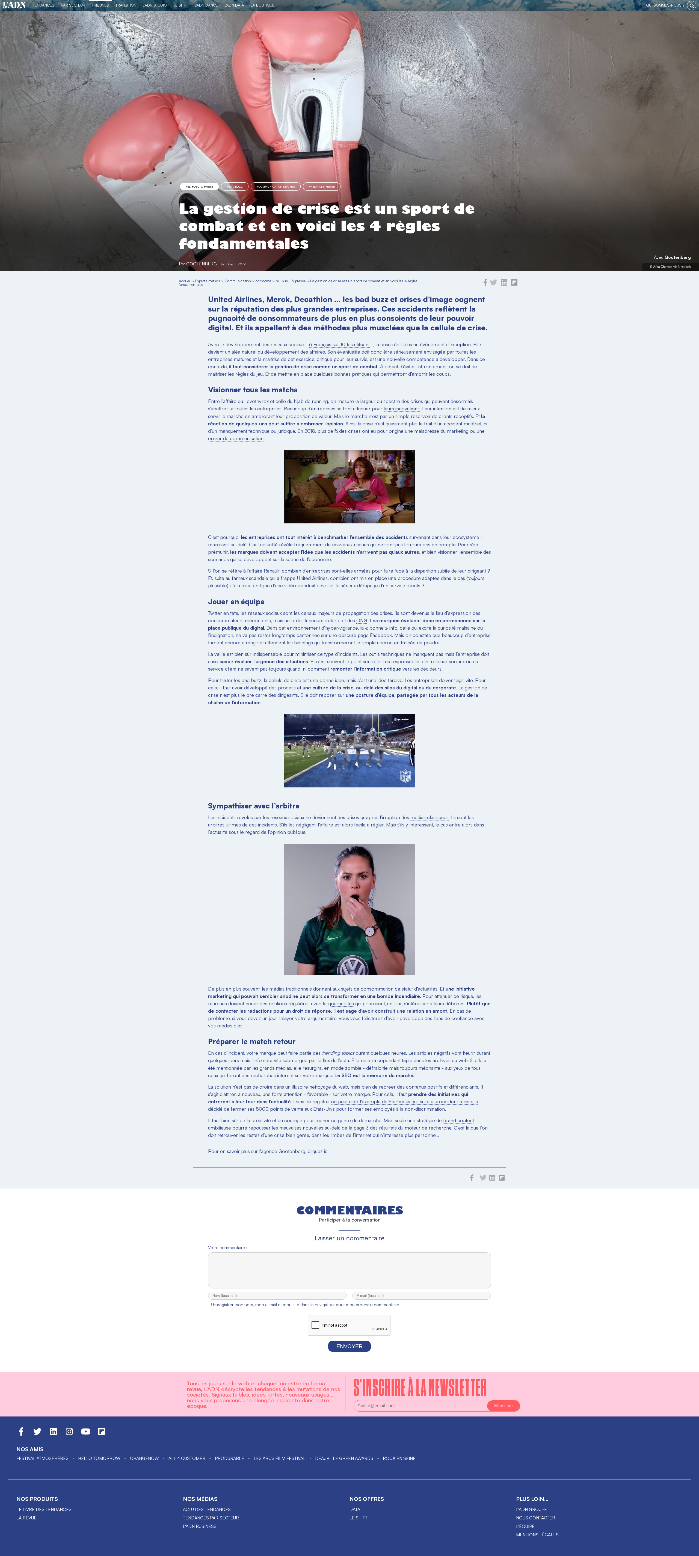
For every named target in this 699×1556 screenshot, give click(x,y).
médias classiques (429, 817)
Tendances (43, 5)
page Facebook (375, 635)
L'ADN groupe (531, 1509)
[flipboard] (514, 284)
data (355, 1509)
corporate (263, 280)
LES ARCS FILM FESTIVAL (280, 1458)
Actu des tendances (207, 1509)
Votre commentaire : (227, 1247)
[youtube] (85, 1434)
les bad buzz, (248, 680)
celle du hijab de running (302, 401)
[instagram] (69, 1434)
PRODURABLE (229, 1458)
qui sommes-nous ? (665, 5)
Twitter (215, 613)
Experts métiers (207, 280)
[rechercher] (691, 5)
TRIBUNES (100, 5)
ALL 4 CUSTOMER (186, 1458)
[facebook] (485, 284)
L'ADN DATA (234, 5)
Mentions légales (537, 1534)
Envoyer (349, 1346)
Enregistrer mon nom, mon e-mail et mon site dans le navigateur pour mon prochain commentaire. (306, 1304)
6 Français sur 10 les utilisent (339, 344)
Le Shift (180, 5)
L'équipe (525, 1526)
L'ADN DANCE (206, 5)
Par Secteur (73, 5)
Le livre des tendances (44, 1509)
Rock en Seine (399, 1458)
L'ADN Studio (155, 5)
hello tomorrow (99, 1458)
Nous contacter (535, 1518)
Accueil (185, 280)
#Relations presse (322, 186)
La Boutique (262, 5)
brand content (458, 1120)
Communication (238, 280)
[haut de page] (689, 1549)
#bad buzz (235, 186)
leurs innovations (402, 408)
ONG (361, 620)
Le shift (359, 1518)
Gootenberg (678, 257)
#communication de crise (276, 186)
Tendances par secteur (211, 1518)
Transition (125, 5)
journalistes (342, 1003)
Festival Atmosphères (42, 1458)
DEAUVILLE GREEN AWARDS (344, 1458)
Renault (271, 571)
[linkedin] (504, 284)
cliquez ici (318, 1151)
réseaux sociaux (265, 613)
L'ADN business (200, 1526)
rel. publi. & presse (199, 186)
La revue (26, 1518)
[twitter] (493, 284)
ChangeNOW (144, 1458)
